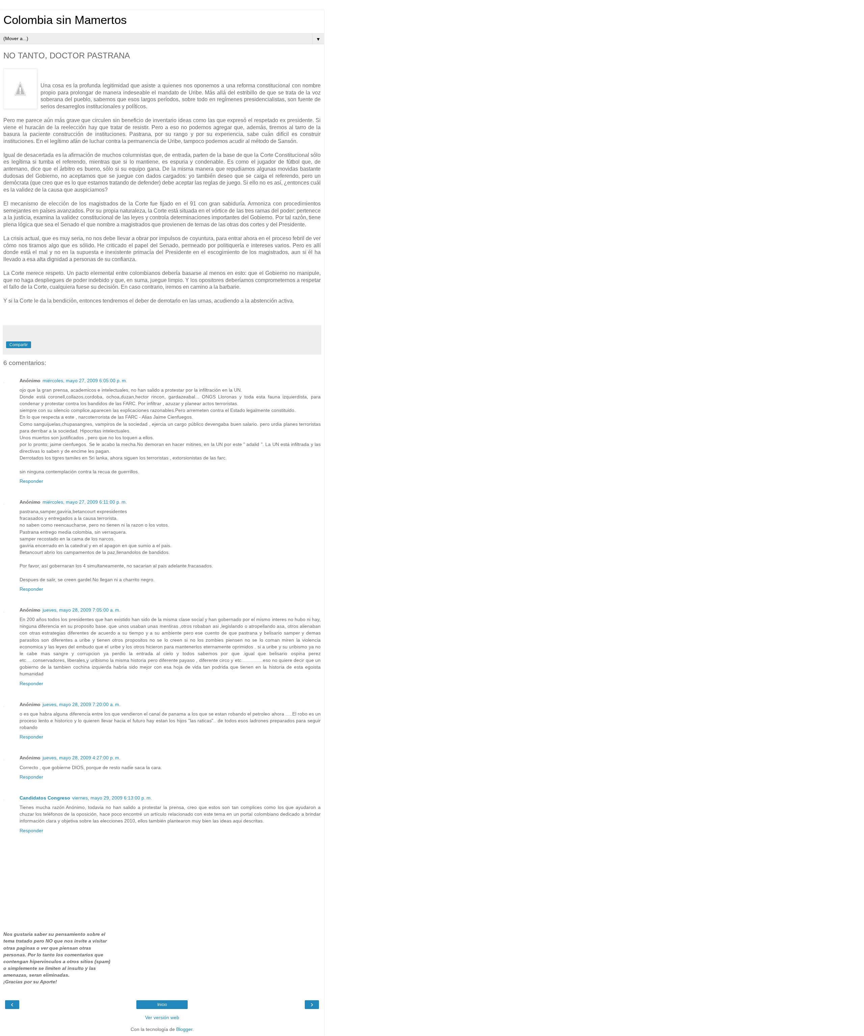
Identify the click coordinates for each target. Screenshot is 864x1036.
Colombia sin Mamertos (65, 19)
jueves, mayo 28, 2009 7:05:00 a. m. (81, 610)
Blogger (184, 1029)
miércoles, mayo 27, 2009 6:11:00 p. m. (85, 502)
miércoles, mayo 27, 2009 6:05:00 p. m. (85, 380)
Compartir (18, 344)
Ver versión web (162, 1017)
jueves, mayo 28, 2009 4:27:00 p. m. (81, 757)
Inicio (162, 1004)
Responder (31, 481)
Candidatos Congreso (45, 798)
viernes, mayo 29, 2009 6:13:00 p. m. (112, 798)
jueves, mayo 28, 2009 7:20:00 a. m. (81, 704)
